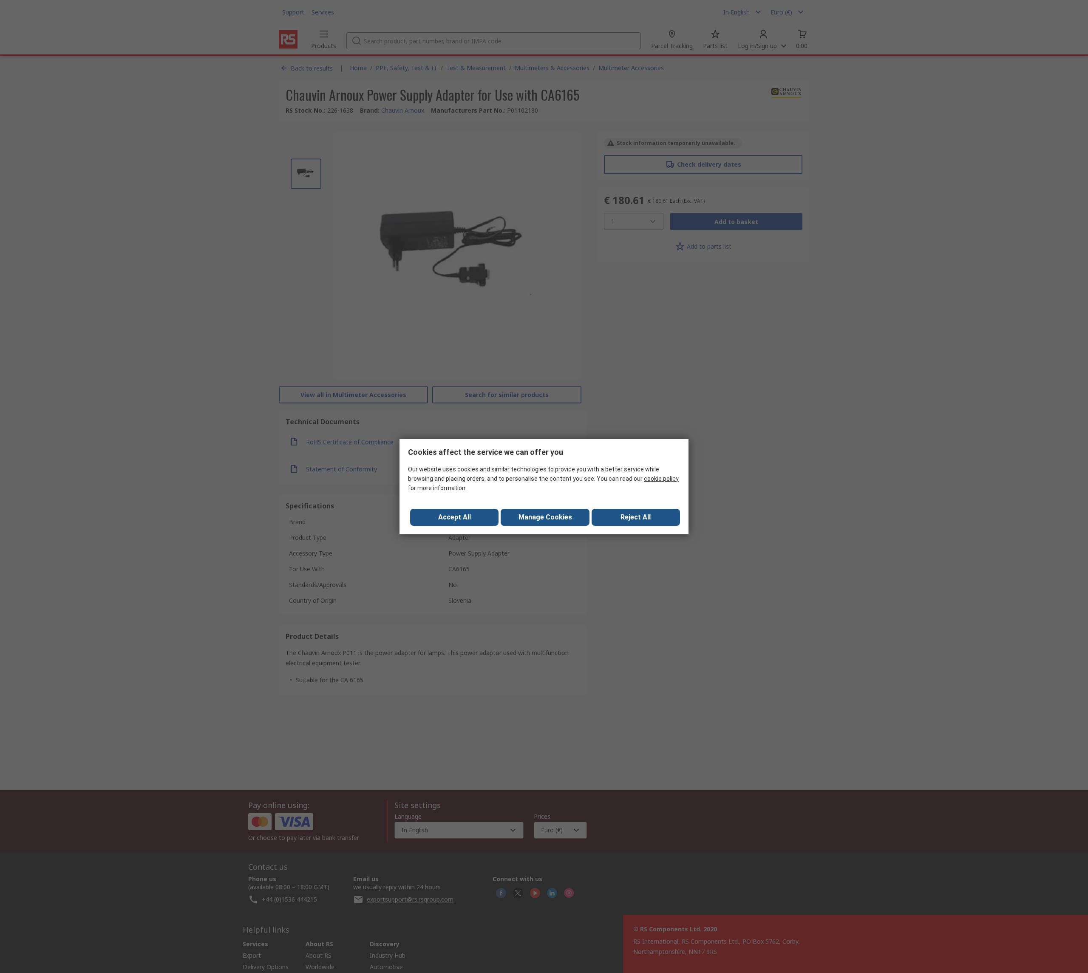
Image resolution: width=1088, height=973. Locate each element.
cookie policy (661, 478)
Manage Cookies (545, 517)
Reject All (635, 517)
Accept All (454, 517)
